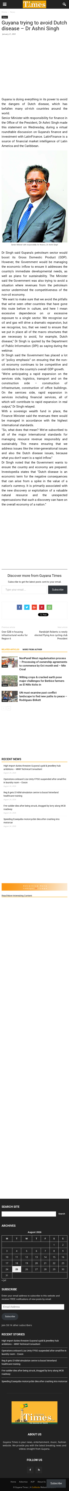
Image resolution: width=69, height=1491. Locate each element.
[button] (64, 4)
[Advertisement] (34, 65)
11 (16, 1257)
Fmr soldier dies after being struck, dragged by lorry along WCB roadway (35, 807)
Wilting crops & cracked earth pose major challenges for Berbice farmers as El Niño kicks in (41, 681)
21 (45, 1263)
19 (26, 1263)
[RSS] (39, 1470)
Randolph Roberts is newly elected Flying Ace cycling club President (50, 635)
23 (63, 1263)
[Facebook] (30, 1470)
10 (7, 1257)
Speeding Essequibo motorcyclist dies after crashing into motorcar (32, 821)
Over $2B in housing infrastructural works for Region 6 (15, 635)
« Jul (4, 1280)
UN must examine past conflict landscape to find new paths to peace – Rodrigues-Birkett (43, 696)
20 (36, 1263)
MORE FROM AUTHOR (32, 649)
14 (45, 1257)
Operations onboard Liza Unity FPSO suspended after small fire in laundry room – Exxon (35, 781)
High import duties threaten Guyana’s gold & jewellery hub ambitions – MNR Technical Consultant (32, 767)
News (5, 17)
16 (63, 1257)
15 (54, 1257)
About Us (42, 1481)
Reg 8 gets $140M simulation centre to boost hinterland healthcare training (31, 794)
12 (26, 1257)
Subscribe (58, 589)
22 (54, 1263)
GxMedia (36, 1487)
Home (13, 1481)
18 (16, 1263)
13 (36, 1257)
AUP (32, 1481)
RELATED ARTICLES (10, 649)
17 (7, 1263)
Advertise (23, 1481)
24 (7, 1269)
